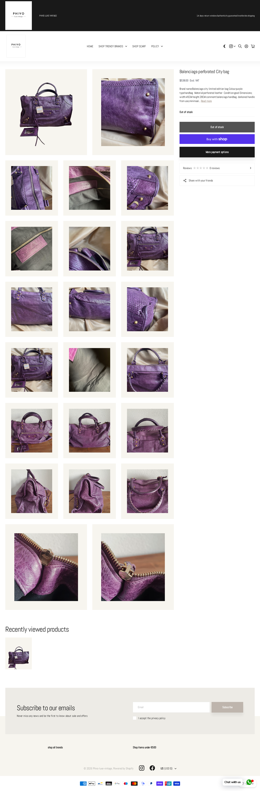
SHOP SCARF (139, 46)
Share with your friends (201, 180)
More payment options (217, 152)
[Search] (240, 46)
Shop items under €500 (144, 747)
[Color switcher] (224, 46)
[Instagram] (141, 768)
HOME (90, 46)
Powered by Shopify (123, 768)
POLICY (155, 46)
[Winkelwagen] (253, 46)
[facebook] (152, 768)
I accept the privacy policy (151, 718)
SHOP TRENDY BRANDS (111, 46)
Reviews (201, 168)
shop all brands (55, 747)
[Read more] (232, 46)
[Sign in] (246, 46)
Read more (206, 101)
